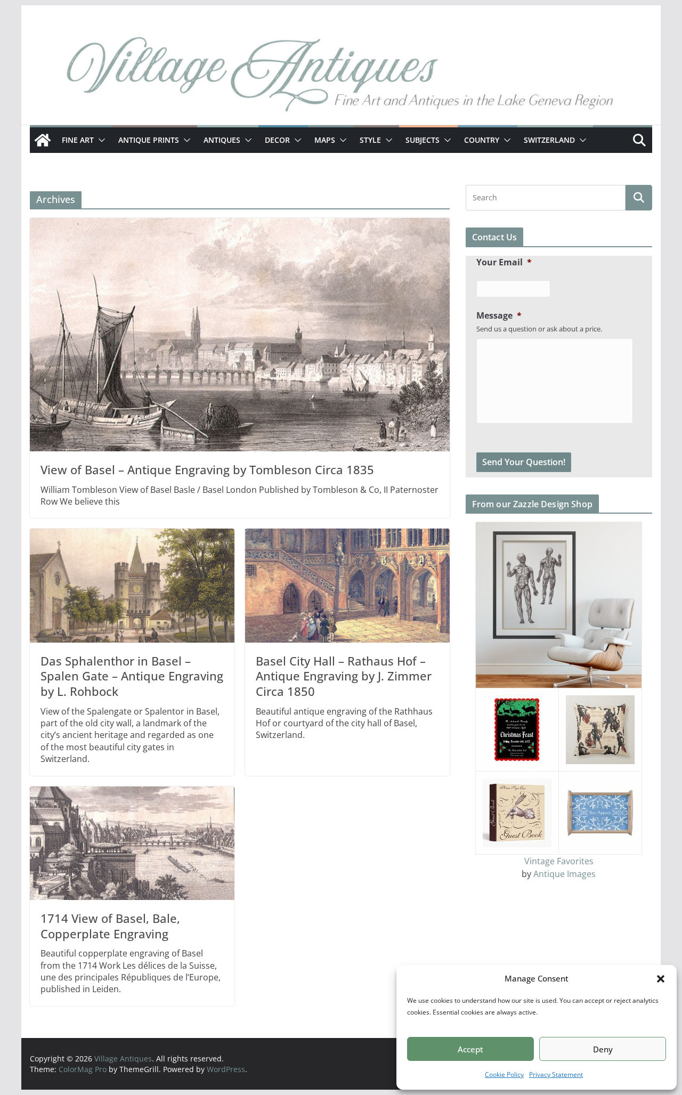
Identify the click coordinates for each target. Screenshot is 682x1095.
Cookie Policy (504, 1074)
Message (499, 315)
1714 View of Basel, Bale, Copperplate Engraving (110, 926)
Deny (603, 1049)
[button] (660, 979)
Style (370, 140)
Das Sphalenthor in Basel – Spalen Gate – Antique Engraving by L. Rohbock (131, 676)
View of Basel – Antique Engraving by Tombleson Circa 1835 (207, 469)
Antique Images (564, 874)
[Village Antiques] (341, 77)
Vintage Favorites (559, 861)
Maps (324, 140)
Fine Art (78, 140)
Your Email (504, 262)
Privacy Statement (556, 1074)
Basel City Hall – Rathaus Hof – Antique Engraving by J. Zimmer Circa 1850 (344, 676)
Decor (277, 140)
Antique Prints (148, 140)
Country (481, 140)
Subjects (422, 140)
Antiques (222, 140)
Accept (470, 1049)
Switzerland (549, 140)
